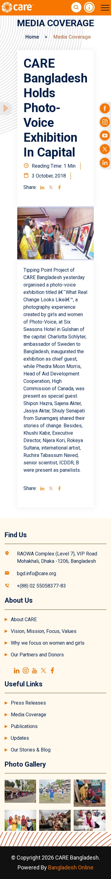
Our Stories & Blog (31, 750)
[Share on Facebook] (59, 187)
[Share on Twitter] (51, 187)
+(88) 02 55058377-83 (41, 586)
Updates (20, 738)
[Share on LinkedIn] (42, 187)
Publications (24, 726)
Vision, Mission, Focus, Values (43, 631)
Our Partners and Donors (37, 655)
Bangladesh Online (70, 867)
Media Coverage (28, 715)
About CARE (24, 619)
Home (32, 37)
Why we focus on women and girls (47, 643)
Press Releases (28, 703)
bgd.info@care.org (36, 573)
